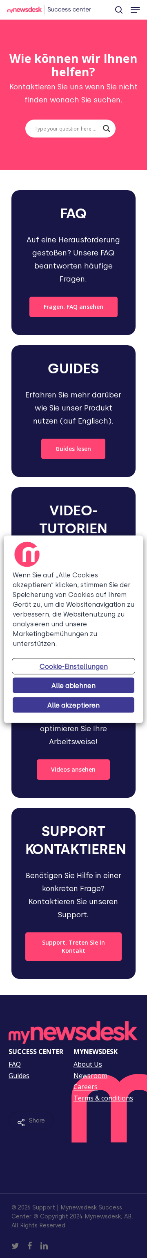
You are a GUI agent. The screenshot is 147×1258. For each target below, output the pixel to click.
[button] (135, 10)
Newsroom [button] (90, 1076)
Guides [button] (19, 1076)
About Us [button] (88, 1064)
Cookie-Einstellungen (74, 666)
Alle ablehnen (73, 685)
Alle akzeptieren (73, 705)
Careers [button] (86, 1087)
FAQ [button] (15, 1064)
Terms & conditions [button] (103, 1098)
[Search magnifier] (106, 128)
